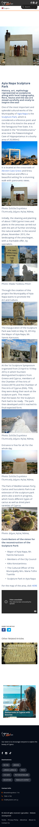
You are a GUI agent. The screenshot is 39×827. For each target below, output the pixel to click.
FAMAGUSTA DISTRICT (22, 780)
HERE (34, 585)
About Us (32, 820)
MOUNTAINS (7, 780)
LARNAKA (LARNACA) (9, 770)
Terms (4, 820)
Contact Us (6, 823)
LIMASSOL (16, 765)
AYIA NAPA (6, 775)
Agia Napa (22, 113)
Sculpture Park (9, 116)
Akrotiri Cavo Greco (11, 170)
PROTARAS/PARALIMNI (21, 775)
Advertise (23, 820)
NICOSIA (6, 765)
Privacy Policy (13, 820)
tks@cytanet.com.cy (11, 800)
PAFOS (23, 770)
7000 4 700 (8, 796)
